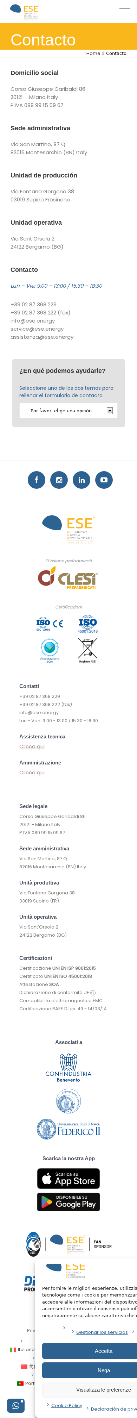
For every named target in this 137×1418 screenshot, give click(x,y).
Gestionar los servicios (102, 1332)
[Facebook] (36, 480)
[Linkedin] (81, 480)
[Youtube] (104, 480)
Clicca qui (32, 746)
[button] (16, 1406)
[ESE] (24, 12)
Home (93, 53)
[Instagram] (59, 480)
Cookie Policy (66, 1405)
